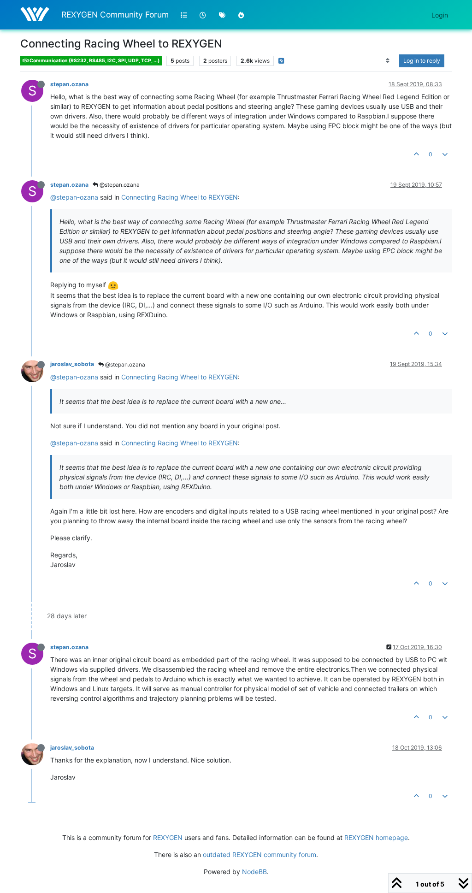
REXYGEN (168, 837)
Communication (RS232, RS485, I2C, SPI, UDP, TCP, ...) (94, 61)
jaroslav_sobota (72, 364)
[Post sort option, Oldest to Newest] (387, 60)
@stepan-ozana (74, 197)
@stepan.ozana (119, 184)
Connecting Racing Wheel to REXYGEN (179, 197)
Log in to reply (421, 60)
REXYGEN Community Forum (115, 14)
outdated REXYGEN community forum (259, 854)
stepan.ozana (69, 84)
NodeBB (254, 871)
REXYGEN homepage (376, 837)
